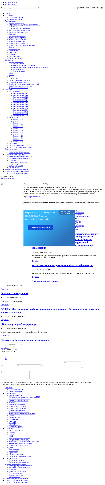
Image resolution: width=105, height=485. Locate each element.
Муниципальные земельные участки (22, 45)
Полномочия (13, 51)
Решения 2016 (18, 127)
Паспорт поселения (16, 17)
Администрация (10, 21)
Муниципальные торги (17, 41)
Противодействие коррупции (15, 154)
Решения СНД (14, 117)
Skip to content (10, 4)
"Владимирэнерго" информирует (19, 324)
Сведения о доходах (16, 164)
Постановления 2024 (20, 116)
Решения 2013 (18, 121)
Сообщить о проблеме (40, 227)
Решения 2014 (18, 123)
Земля (77, 220)
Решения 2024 (18, 141)
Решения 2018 (18, 130)
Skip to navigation (11, 2)
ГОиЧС (11, 75)
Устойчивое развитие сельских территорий (24, 84)
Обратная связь (14, 167)
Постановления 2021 (20, 110)
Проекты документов (16, 145)
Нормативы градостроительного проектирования (30, 67)
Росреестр (78, 224)
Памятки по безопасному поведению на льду (26, 340)
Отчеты (11, 47)
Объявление (79, 214)
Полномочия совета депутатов (19, 153)
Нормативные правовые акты (19, 158)
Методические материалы (18, 162)
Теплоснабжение (19, 71)
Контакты (12, 34)
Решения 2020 (18, 134)
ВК (6, 357)
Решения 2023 (18, 140)
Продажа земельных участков (19, 80)
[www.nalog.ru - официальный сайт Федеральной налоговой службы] (9, 370)
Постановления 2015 (20, 99)
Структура (12, 52)
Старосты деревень (15, 19)
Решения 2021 (18, 136)
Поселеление (79, 213)
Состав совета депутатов (17, 151)
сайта (44, 384)
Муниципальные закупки (18, 39)
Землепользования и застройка (24, 65)
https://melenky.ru (34, 197)
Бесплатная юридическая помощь (16, 169)
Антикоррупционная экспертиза (20, 156)
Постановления (14, 91)
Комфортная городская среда (19, 82)
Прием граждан (14, 49)
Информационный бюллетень (19, 30)
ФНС (76, 229)
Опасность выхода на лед (15, 293)
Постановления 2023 (20, 114)
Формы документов (16, 166)
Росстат (77, 227)
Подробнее (35, 261)
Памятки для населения (45, 281)
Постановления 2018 (20, 104)
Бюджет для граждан (16, 58)
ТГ (6, 359)
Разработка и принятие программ (20, 86)
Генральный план (19, 64)
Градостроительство (16, 62)
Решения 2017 (18, 128)
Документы (9, 90)
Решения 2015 (18, 125)
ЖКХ (11, 77)
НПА (15, 26)
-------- (17, 351)
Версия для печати (7, 178)
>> (16, 350)
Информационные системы (18, 32)
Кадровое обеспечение (17, 36)
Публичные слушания (82, 216)
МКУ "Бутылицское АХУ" (18, 173)
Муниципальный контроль (18, 88)
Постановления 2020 (20, 108)
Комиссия (12, 160)
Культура (12, 73)
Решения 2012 (18, 119)
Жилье (15, 78)
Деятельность (9, 60)
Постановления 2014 (20, 97)
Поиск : (3, 10)
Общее (77, 211)
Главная (7, 13)
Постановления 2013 (20, 95)
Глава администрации (16, 23)
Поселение (9, 15)
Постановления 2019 (20, 106)
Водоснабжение (18, 69)
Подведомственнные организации (17, 171)
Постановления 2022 (20, 112)
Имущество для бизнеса (21, 28)
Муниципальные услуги (17, 38)
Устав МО (12, 54)
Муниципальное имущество (19, 43)
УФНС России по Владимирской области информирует (62, 265)
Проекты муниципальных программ (22, 147)
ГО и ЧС (78, 222)
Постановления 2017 (20, 103)
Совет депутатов (11, 149)
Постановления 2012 (20, 93)
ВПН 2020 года (14, 56)
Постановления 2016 (20, 101)
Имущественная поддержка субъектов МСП (24, 25)
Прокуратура (79, 226)
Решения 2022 (18, 138)
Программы (13, 143)
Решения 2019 (18, 132)
